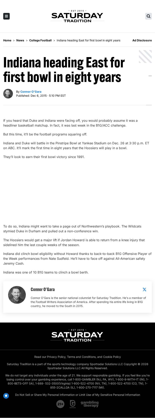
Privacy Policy (56, 356)
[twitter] (144, 289)
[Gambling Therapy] (90, 404)
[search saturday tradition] (148, 16)
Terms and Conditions (81, 356)
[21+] (60, 404)
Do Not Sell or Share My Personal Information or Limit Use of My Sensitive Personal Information (77, 394)
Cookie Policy (112, 356)
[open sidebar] (6, 16)
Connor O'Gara (30, 91)
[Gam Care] (73, 404)
